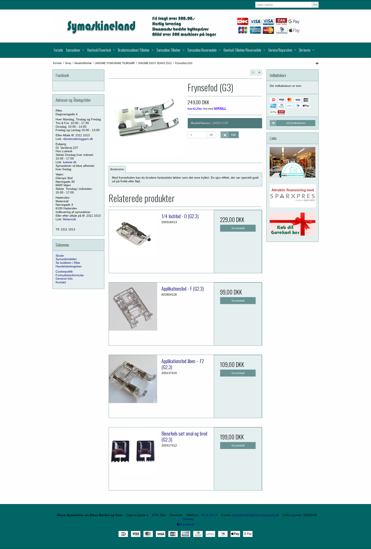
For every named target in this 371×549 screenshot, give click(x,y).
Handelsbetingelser (69, 266)
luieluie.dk (69, 162)
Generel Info (64, 278)
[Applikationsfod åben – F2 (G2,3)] (133, 379)
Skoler (60, 255)
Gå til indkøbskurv (296, 123)
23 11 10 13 (209, 515)
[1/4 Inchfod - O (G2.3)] (133, 234)
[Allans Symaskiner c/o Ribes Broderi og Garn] (185, 26)
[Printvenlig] (317, 63)
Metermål (69, 219)
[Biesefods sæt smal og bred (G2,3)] (133, 451)
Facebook (187, 524)
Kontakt (61, 282)
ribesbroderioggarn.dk (78, 139)
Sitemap (188, 519)
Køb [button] (233, 134)
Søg (315, 4)
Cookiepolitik (64, 271)
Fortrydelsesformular (70, 275)
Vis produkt (238, 228)
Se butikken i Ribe (68, 262)
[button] (253, 72)
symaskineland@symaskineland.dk (255, 515)
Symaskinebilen (66, 259)
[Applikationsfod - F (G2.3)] (133, 306)
